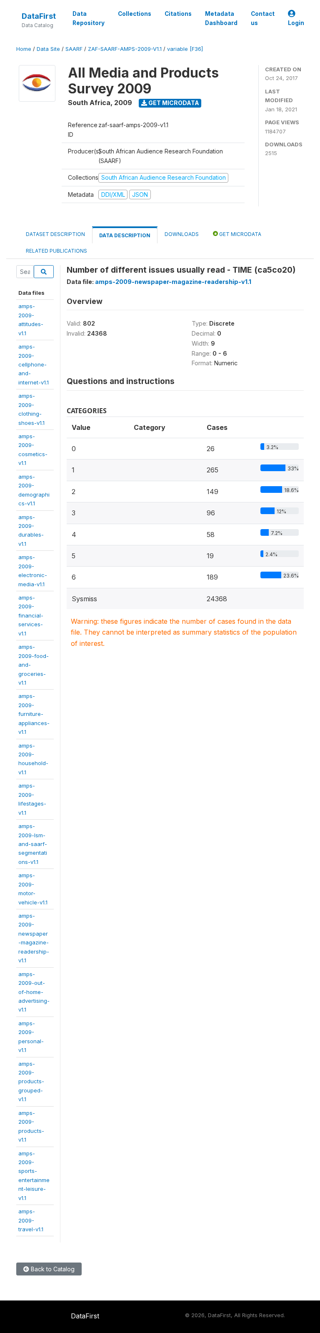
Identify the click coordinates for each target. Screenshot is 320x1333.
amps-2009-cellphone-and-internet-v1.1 (33, 364)
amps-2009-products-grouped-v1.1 (31, 1081)
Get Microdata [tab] (239, 234)
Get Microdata (173, 102)
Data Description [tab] (124, 235)
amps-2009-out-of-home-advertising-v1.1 (34, 992)
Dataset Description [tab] (55, 234)
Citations (178, 13)
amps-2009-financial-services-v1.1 (30, 615)
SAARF (73, 49)
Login (296, 23)
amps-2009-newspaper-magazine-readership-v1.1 (173, 281)
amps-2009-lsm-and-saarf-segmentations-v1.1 (32, 844)
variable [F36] (185, 49)
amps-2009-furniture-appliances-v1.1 (34, 714)
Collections (134, 13)
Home (23, 49)
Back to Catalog (52, 1269)
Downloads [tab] (182, 234)
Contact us (263, 18)
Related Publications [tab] (56, 251)
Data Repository (88, 18)
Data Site (48, 49)
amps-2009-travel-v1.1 (30, 1220)
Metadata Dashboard (221, 18)
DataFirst (39, 16)
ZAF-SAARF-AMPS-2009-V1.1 (125, 49)
